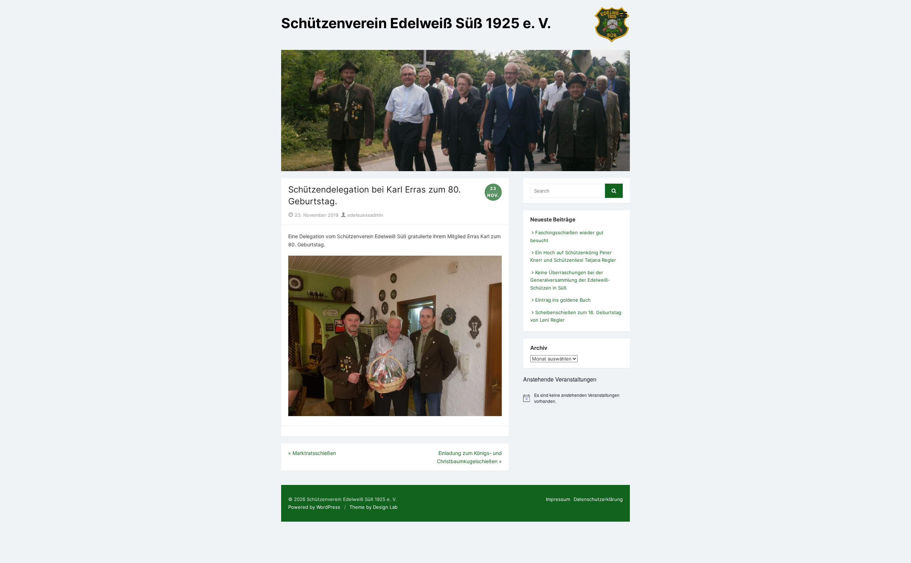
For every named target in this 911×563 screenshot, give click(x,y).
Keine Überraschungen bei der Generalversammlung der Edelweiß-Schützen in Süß (570, 280)
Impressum (558, 499)
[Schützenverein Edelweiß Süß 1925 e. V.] (455, 110)
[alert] (576, 398)
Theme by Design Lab (373, 507)
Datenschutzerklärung (598, 499)
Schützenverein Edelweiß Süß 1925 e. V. (416, 23)
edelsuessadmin (364, 215)
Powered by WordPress (314, 507)
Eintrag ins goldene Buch (563, 300)
